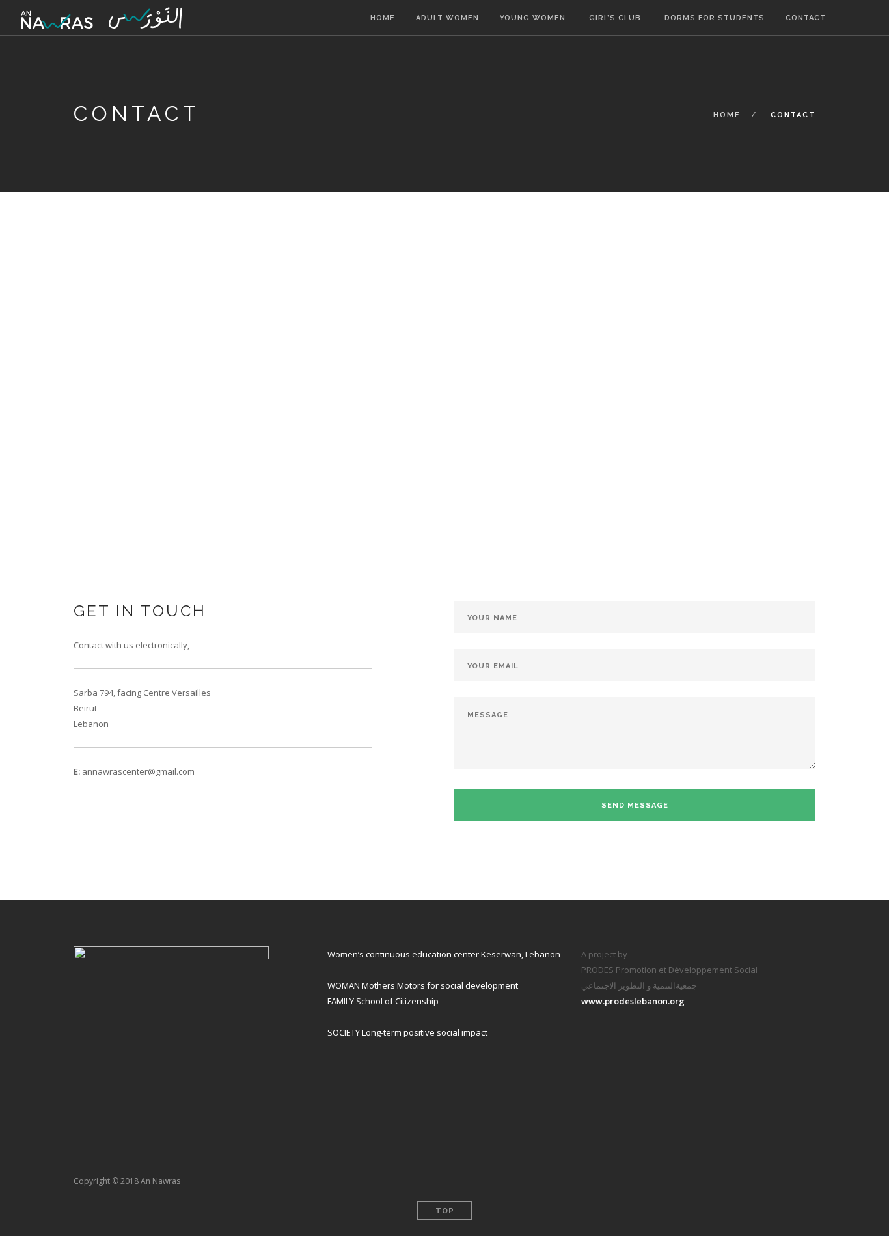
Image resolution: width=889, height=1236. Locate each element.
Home (727, 115)
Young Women (533, 18)
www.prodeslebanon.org (633, 1001)
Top (444, 1211)
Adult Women (447, 18)
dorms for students (713, 18)
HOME (382, 18)
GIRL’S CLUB (613, 18)
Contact (806, 18)
